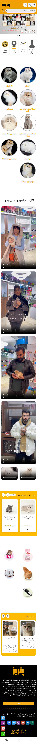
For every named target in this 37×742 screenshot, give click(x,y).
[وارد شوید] (30, 5)
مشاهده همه (11, 495)
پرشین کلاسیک (9, 133)
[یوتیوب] (3, 728)
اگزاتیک (9, 86)
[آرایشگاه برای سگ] (10, 628)
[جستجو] (7, 11)
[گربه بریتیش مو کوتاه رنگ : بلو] (10, 507)
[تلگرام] (3, 718)
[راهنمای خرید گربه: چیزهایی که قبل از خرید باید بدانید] (28, 628)
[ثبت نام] (25, 5)
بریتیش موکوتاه (9, 158)
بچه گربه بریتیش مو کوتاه (27, 518)
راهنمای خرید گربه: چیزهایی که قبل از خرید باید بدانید (27, 640)
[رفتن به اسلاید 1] (17, 35)
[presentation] (7, 495)
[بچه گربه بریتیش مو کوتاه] (28, 507)
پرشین (28, 158)
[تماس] (3, 734)
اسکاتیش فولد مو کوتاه (28, 135)
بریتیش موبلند (27, 181)
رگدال (27, 86)
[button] (2, 22)
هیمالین (9, 109)
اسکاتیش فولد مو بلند (28, 110)
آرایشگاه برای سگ (10, 638)
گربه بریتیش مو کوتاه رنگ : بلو (10, 518)
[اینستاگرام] (3, 723)
